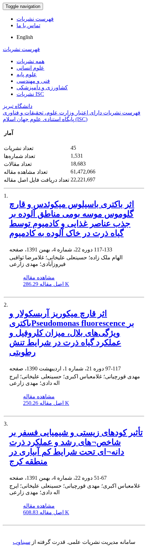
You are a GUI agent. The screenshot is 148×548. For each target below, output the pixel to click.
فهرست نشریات (35, 19)
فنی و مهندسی (33, 81)
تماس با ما (28, 25)
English (25, 37)
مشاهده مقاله (39, 277)
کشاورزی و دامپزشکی (42, 87)
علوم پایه (27, 74)
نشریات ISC (30, 94)
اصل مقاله (46, 284)
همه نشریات (30, 61)
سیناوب (21, 542)
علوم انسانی (30, 68)
